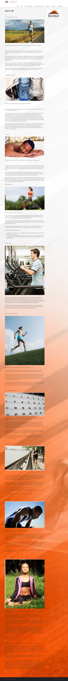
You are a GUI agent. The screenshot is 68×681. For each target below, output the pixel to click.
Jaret (9, 539)
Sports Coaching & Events (39, 6)
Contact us (53, 6)
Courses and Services (28, 6)
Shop (22, 6)
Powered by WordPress (10, 679)
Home (18, 6)
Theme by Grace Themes (58, 679)
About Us (47, 6)
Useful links (60, 6)
